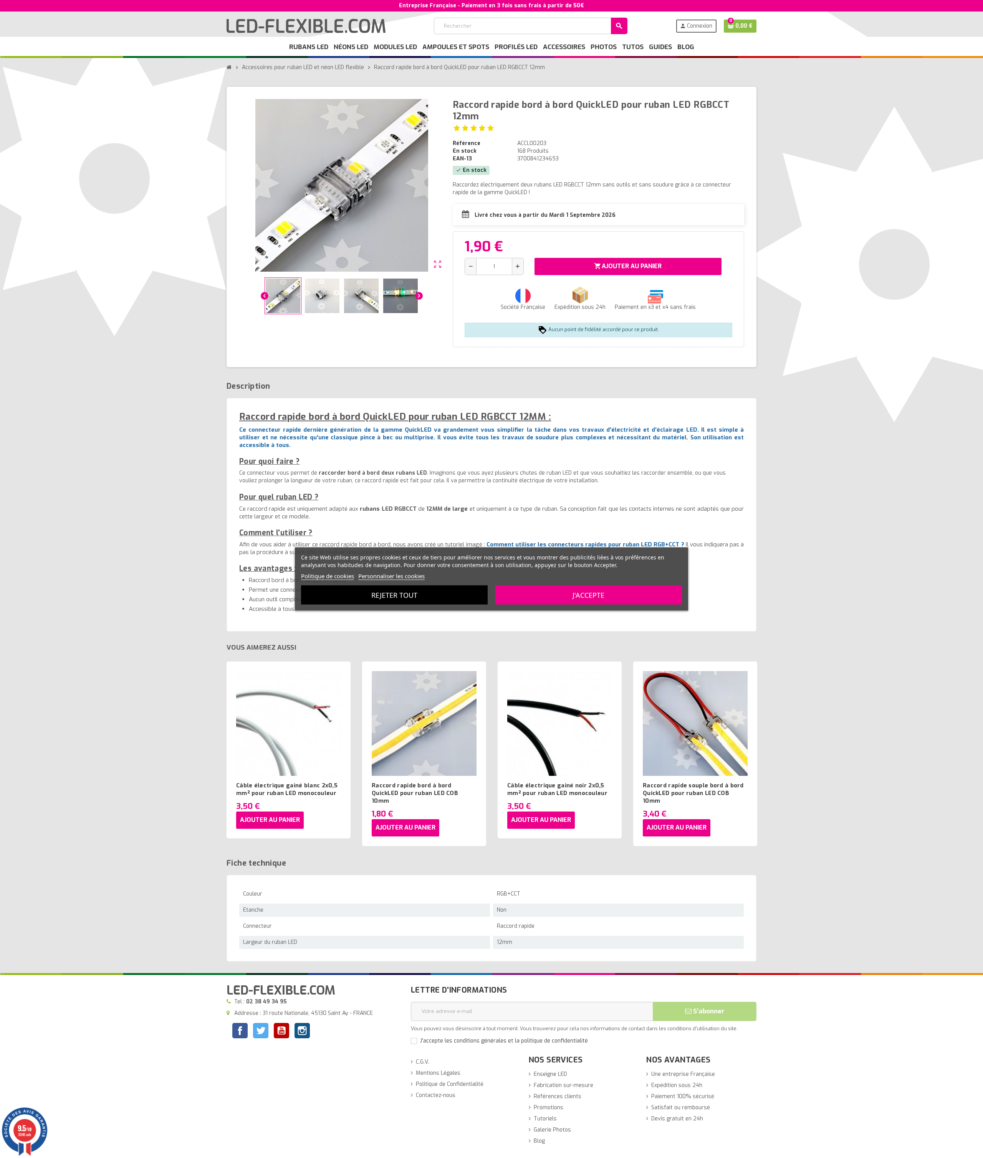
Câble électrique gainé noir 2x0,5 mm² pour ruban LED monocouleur (557, 789)
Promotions (548, 1107)
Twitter (260, 1031)
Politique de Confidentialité (449, 1084)
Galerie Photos (552, 1129)
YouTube (281, 1031)
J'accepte (588, 595)
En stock (465, 151)
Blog (539, 1141)
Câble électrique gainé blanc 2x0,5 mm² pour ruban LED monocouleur (287, 789)
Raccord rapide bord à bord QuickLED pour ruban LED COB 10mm (415, 793)
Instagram (302, 1031)
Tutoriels (545, 1118)
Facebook (240, 1030)
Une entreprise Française (683, 1074)
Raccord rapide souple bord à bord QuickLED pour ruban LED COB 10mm (693, 793)
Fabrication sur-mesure (563, 1085)
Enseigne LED (550, 1074)
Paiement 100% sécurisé (682, 1096)
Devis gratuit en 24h (677, 1118)
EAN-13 (462, 158)
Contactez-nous (435, 1095)
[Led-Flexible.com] (306, 25)
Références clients (557, 1096)
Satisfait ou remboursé (680, 1107)
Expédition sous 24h (676, 1085)
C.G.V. (422, 1062)
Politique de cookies (327, 576)
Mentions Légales (438, 1073)
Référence (466, 143)
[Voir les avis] (474, 128)
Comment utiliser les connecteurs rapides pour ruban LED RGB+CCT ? (585, 544)
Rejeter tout (394, 595)
